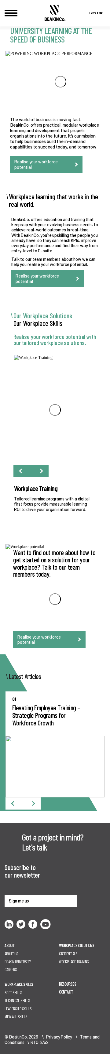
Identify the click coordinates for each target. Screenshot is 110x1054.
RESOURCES (67, 984)
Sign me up (19, 900)
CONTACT (66, 991)
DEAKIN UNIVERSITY (18, 961)
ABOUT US (11, 953)
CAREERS (11, 969)
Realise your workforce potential (36, 164)
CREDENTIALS (68, 953)
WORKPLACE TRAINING (74, 961)
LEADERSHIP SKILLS (18, 1008)
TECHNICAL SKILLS (17, 1000)
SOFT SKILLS (13, 992)
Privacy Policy (59, 1036)
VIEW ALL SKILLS (16, 1016)
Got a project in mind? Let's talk (52, 842)
